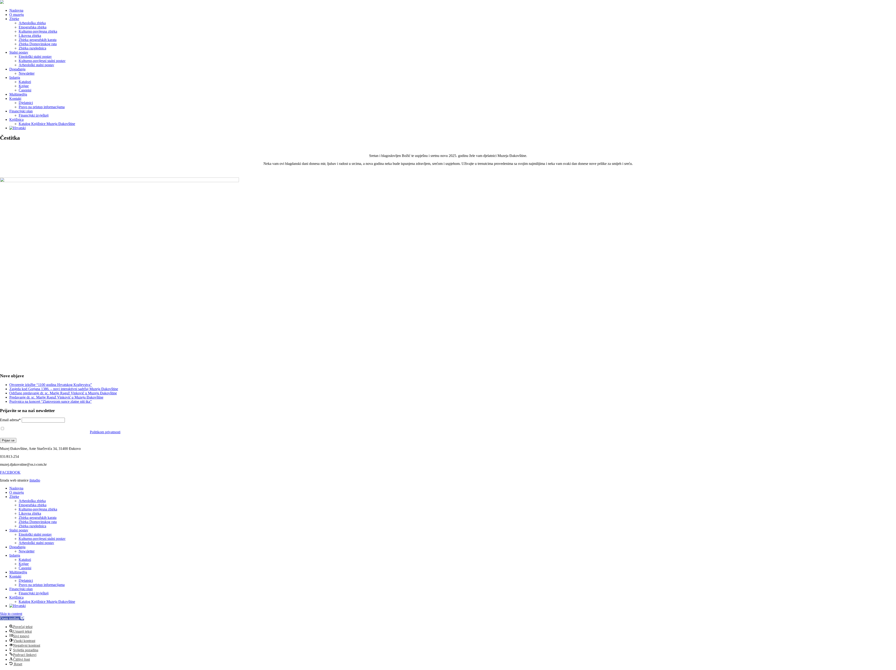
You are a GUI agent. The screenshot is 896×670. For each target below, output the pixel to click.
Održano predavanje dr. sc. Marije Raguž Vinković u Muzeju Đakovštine (63, 393)
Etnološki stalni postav (35, 57)
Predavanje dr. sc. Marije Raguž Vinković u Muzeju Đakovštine (56, 397)
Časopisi (25, 90)
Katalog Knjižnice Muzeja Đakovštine (47, 124)
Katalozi (25, 82)
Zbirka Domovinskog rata (38, 44)
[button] (12, 618)
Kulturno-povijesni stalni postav (42, 61)
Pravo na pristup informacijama (42, 107)
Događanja (17, 69)
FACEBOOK (10, 472)
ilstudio (34, 480)
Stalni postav (18, 52)
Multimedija (18, 94)
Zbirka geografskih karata (37, 40)
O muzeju (16, 15)
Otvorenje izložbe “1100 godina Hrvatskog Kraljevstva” (50, 385)
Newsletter (27, 73)
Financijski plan (21, 111)
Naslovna (16, 10)
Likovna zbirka (30, 36)
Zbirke (14, 19)
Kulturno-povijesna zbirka (38, 31)
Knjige (24, 86)
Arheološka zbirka (32, 23)
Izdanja (14, 78)
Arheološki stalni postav (36, 65)
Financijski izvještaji (34, 115)
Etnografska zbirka (32, 27)
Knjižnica (16, 120)
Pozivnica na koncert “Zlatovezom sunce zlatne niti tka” (50, 401)
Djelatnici (26, 103)
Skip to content (11, 614)
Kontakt (15, 99)
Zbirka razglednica (32, 48)
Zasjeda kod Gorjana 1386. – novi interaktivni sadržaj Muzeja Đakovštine (63, 389)
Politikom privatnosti (105, 432)
